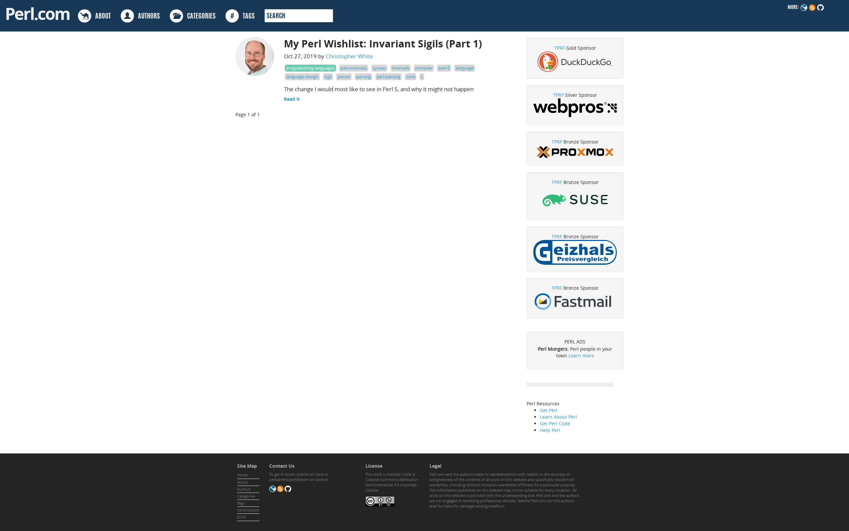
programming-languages (310, 68)
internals (400, 68)
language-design (302, 77)
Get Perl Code (555, 423)
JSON (241, 516)
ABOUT (101, 16)
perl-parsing (388, 77)
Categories (246, 496)
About (242, 482)
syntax (379, 68)
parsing (363, 77)
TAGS (242, 16)
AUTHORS (147, 16)
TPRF (559, 48)
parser (344, 77)
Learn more (581, 355)
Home (242, 474)
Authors (244, 489)
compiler (423, 68)
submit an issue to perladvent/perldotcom (298, 477)
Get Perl (548, 410)
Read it (292, 99)
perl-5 (444, 68)
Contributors (248, 509)
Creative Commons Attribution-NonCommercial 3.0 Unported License (392, 485)
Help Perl (550, 430)
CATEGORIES (199, 16)
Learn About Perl (558, 417)
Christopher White (349, 56)
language (465, 68)
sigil (328, 77)
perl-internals (354, 68)
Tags (240, 503)
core (410, 77)
